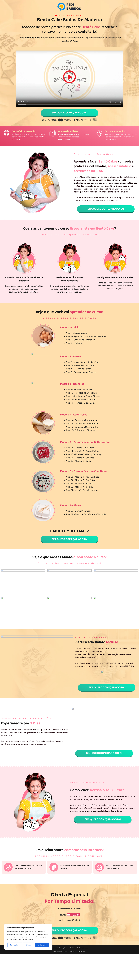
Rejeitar (28, 945)
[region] (28, 937)
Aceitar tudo (42, 945)
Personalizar (14, 945)
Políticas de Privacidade (79, 948)
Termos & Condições (58, 948)
